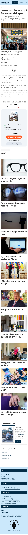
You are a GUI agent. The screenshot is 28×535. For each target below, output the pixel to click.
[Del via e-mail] (15, 71)
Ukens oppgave (6, 455)
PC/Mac (19, 433)
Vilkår (2, 511)
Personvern (4, 512)
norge (8, 150)
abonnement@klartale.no (12, 500)
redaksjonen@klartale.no (12, 489)
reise (3, 150)
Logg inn (21, 2)
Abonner (15, 2)
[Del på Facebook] (13, 71)
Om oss (3, 476)
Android (21, 434)
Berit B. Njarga (10, 475)
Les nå (18, 441)
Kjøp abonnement (6, 496)
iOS (16, 434)
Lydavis (4, 452)
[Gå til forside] (5, 2)
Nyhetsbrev (5, 458)
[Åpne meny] (26, 2)
